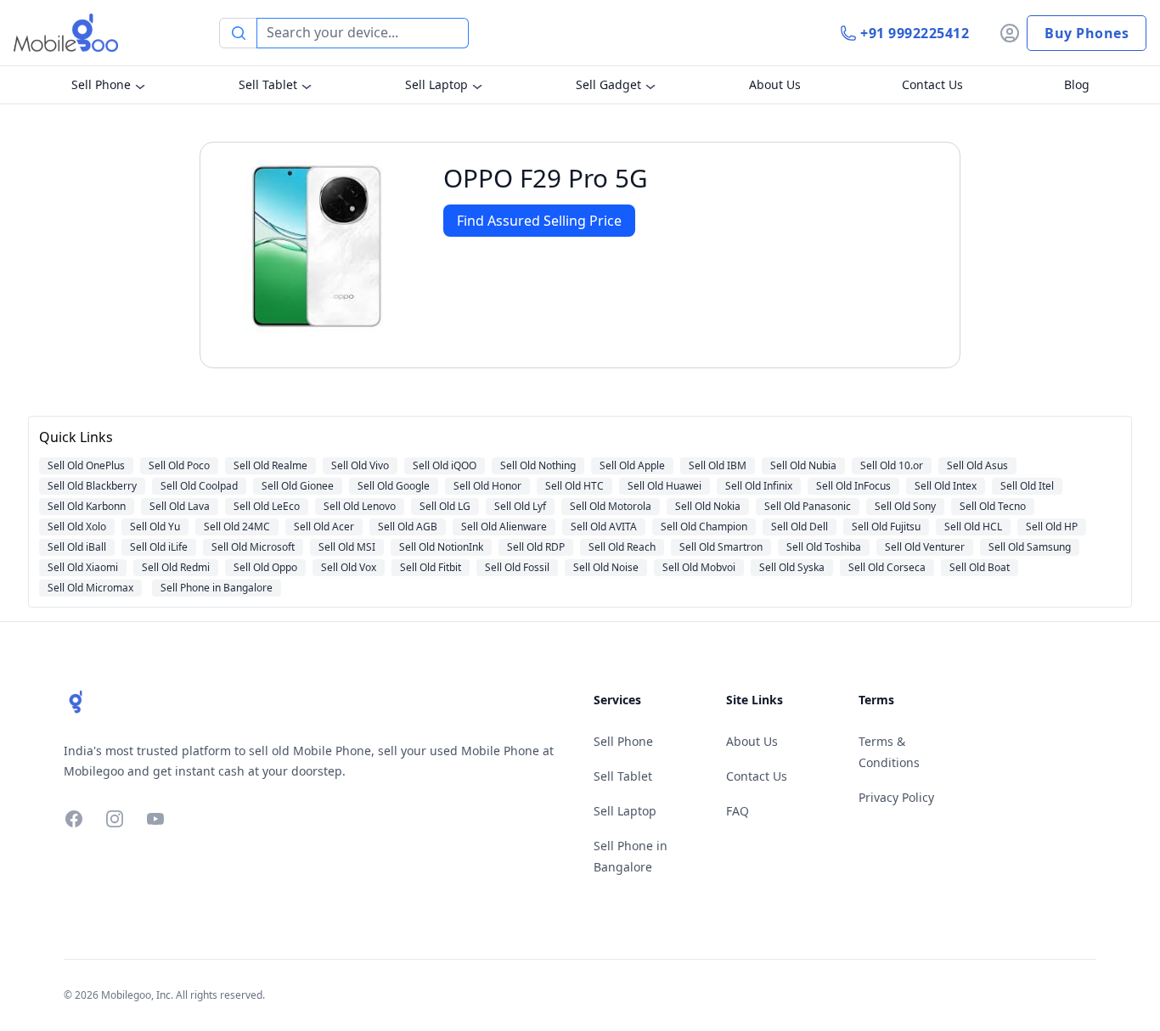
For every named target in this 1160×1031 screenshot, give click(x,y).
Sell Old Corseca (887, 567)
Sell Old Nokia (707, 506)
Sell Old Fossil (517, 567)
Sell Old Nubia (803, 465)
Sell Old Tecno (993, 506)
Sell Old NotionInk (441, 547)
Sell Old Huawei (664, 486)
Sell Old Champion (704, 526)
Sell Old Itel (1027, 486)
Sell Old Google (394, 486)
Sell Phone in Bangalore (216, 587)
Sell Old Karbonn (87, 506)
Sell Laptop (436, 84)
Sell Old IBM (717, 465)
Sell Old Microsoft (253, 547)
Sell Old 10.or (891, 465)
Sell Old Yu (155, 526)
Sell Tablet (268, 84)
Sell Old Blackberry (92, 486)
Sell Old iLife (159, 547)
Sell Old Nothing (538, 465)
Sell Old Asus (977, 465)
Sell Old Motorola (610, 506)
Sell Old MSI (346, 547)
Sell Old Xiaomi (83, 567)
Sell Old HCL (973, 526)
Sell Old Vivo (360, 465)
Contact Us (932, 84)
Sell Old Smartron (721, 547)
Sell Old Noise (606, 567)
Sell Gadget (608, 84)
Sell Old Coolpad (199, 486)
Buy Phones (1087, 33)
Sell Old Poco (179, 465)
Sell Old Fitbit (430, 567)
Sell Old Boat (979, 567)
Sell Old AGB (407, 526)
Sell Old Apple (632, 465)
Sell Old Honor (487, 486)
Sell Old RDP (536, 547)
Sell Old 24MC (237, 526)
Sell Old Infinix (758, 486)
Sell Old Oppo (265, 567)
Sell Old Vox (348, 567)
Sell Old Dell (799, 526)
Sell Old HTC (574, 486)
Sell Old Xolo (77, 526)
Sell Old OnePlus (86, 465)
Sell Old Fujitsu (886, 526)
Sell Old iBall (77, 547)
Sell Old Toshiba (823, 547)
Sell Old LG (445, 506)
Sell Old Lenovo (360, 506)
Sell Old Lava (179, 506)
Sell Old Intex (946, 486)
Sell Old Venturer (925, 547)
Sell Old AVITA (604, 526)
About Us (775, 84)
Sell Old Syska (792, 567)
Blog (1077, 84)
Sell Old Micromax (90, 587)
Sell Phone (101, 84)
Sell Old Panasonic (807, 506)
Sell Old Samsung (1029, 547)
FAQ (737, 811)
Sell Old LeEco (267, 506)
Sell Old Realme (270, 465)
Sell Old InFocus (853, 486)
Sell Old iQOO (444, 465)
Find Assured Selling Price (539, 220)
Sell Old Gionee (298, 486)
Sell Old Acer (324, 526)
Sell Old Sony (905, 506)
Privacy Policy (896, 797)
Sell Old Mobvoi (698, 567)
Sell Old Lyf (520, 506)
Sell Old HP (1052, 526)
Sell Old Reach (622, 547)
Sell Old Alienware (504, 526)
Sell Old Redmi (176, 567)
